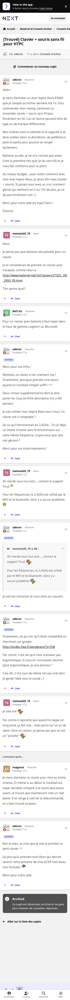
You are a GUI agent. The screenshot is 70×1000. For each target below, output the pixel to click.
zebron (18, 54)
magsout (18, 767)
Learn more (7, 6)
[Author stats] (66, 81)
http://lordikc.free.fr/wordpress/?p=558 (29, 647)
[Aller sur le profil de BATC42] (6, 313)
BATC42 (17, 311)
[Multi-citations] (5, 221)
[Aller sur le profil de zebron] (5, 54)
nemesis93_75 (21, 233)
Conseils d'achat (50, 54)
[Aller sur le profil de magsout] (6, 769)
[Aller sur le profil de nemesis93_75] (6, 235)
